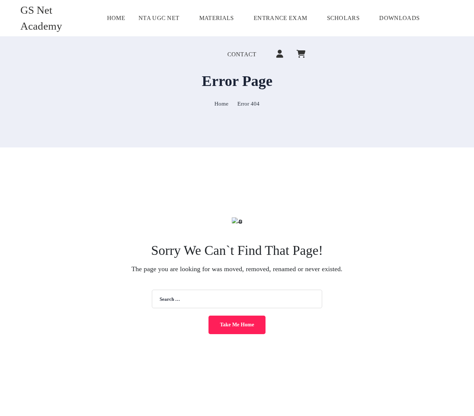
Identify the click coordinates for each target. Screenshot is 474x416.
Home (221, 104)
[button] (451, 18)
